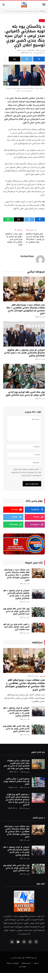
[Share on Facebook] (39, 59)
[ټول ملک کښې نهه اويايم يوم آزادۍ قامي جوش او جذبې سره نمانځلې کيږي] (24, 376)
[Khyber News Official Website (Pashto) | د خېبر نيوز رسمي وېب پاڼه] (24, 4)
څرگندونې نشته (38, 52)
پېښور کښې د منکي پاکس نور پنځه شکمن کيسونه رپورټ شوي (16, 781)
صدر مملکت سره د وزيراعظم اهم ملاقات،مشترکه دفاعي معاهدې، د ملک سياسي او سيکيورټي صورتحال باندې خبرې (25, 309)
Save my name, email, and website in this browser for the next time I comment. (26, 472)
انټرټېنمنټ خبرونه (13, 963)
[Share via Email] (14, 59)
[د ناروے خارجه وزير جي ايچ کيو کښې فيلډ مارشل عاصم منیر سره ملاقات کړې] (38, 628)
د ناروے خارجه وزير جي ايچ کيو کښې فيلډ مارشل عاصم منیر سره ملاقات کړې (16, 627)
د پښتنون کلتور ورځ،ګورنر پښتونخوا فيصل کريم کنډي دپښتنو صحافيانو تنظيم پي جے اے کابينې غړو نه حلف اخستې (17, 799)
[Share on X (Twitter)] (27, 59)
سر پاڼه (36, 963)
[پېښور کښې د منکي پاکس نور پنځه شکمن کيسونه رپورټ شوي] (38, 782)
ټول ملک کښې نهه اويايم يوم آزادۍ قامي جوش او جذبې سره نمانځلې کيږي (25, 393)
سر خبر (42, 20)
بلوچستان (22, 966)
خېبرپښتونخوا (26, 963)
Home (42, 11)
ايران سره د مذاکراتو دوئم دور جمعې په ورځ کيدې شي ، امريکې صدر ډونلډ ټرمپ (13, 239)
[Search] (4, 4)
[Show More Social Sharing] (5, 59)
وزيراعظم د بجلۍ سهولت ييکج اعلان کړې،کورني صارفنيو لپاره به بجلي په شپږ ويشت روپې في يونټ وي (16, 764)
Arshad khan (27, 256)
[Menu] (43, 4)
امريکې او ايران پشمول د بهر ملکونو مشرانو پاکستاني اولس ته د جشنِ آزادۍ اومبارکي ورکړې (24, 353)
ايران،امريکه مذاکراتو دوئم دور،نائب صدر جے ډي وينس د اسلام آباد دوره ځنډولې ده (35, 238)
